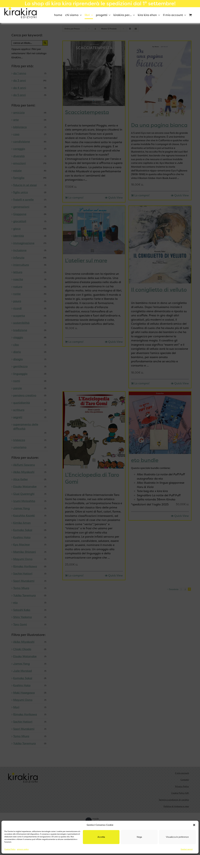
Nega (139, 837)
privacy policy (23, 849)
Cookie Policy (10, 849)
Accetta (101, 837)
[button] (194, 824)
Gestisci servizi (187, 849)
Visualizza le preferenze (177, 837)
